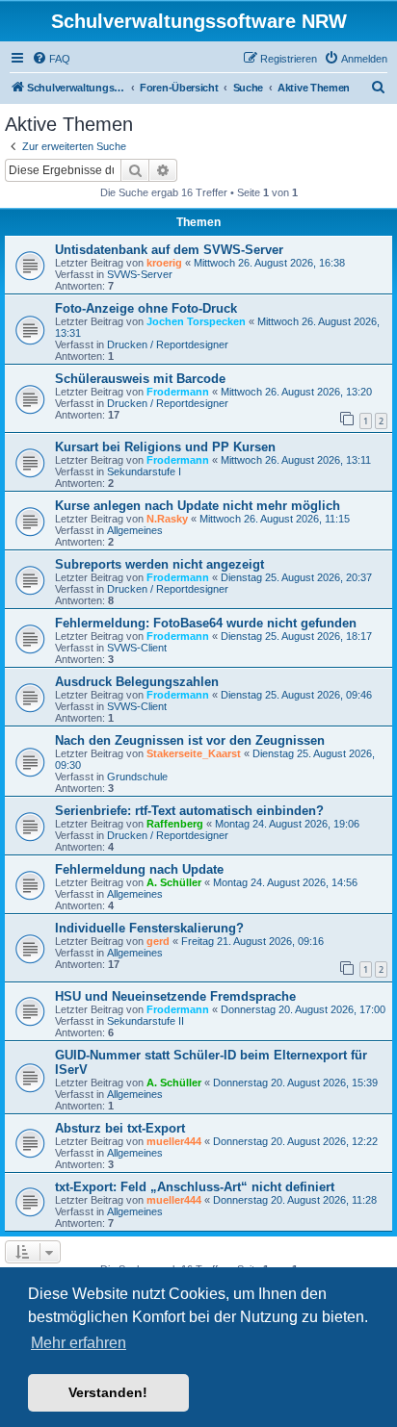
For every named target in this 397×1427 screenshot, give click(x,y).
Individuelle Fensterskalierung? (149, 928)
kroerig (164, 262)
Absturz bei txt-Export (120, 1128)
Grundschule (137, 776)
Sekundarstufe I (144, 471)
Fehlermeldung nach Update (139, 869)
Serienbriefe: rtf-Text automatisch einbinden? (189, 810)
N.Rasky (167, 518)
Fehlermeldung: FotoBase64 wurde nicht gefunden (206, 623)
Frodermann (177, 391)
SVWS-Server (139, 274)
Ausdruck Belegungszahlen (137, 682)
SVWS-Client (137, 647)
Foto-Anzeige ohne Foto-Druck (146, 308)
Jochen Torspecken (196, 321)
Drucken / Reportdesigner (167, 344)
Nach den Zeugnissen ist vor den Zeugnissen (190, 740)
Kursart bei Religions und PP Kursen (165, 447)
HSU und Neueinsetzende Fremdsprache (175, 996)
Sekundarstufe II (145, 1021)
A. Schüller (173, 882)
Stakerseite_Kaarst (193, 753)
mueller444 (173, 1141)
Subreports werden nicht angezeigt (159, 564)
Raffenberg (174, 823)
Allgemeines (135, 530)
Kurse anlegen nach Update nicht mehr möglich (197, 505)
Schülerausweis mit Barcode (140, 378)
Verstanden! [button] (107, 1392)
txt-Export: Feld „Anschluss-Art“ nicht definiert (194, 1187)
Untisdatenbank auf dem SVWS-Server (169, 249)
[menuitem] (51, 58)
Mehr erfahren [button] (78, 1343)
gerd (158, 941)
